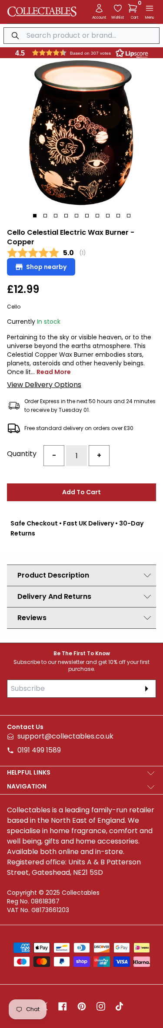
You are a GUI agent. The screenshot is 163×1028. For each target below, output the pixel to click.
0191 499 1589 (39, 750)
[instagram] (100, 1006)
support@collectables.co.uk (65, 736)
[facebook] (62, 1006)
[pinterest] (81, 1006)
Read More (54, 372)
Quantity (22, 454)
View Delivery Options (44, 385)
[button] (134, 8)
